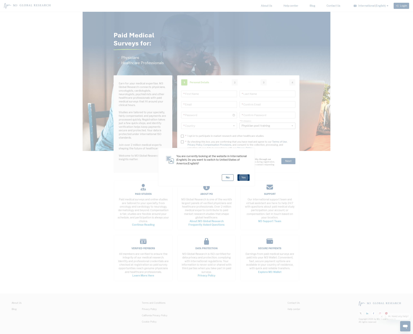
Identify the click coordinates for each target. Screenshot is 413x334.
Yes (243, 177)
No (228, 177)
